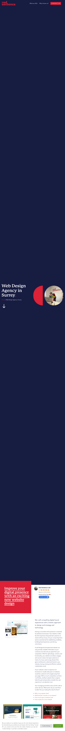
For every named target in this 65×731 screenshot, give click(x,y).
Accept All (58, 726)
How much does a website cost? (44, 697)
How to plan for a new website (43, 699)
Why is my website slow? (42, 693)
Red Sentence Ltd (44, 588)
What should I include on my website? (45, 695)
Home (3, 300)
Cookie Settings (46, 726)
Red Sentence (9, 3)
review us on (43, 597)
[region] (32, 725)
